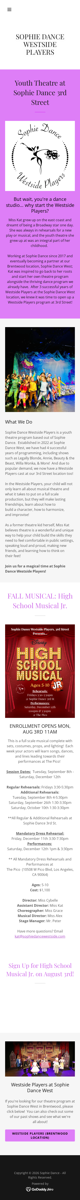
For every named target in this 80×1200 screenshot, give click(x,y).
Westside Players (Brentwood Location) (40, 1135)
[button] (13, 9)
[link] (40, 1189)
